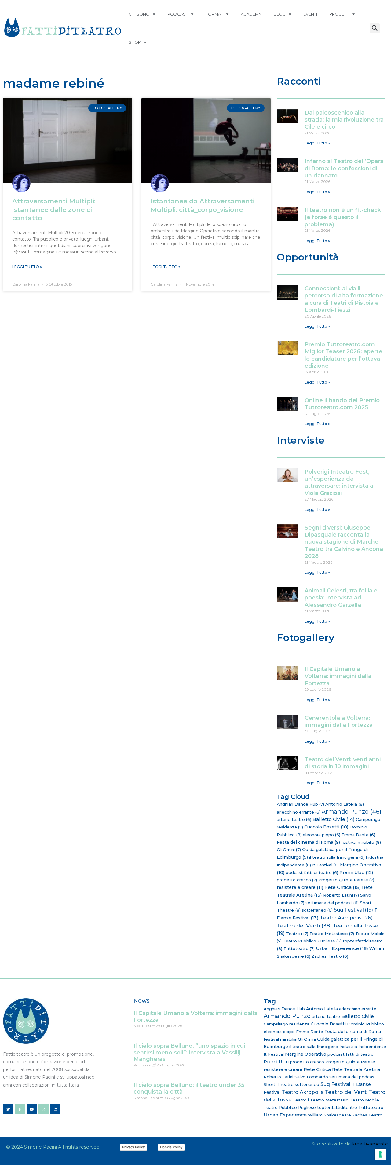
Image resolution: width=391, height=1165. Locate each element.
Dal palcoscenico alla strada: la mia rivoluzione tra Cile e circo (344, 119)
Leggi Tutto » (27, 266)
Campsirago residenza (286, 1023)
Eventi (310, 14)
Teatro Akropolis (346, 918)
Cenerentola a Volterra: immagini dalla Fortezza (339, 721)
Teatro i (297, 933)
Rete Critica (342, 887)
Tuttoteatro (299, 948)
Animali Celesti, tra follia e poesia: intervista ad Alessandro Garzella (341, 597)
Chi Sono (139, 14)
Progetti (339, 14)
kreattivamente (370, 1144)
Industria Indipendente (362, 1046)
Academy (251, 14)
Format (214, 14)
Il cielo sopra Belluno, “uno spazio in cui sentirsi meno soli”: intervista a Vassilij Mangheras (189, 1052)
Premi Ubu (356, 872)
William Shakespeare (329, 1114)
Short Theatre (279, 1084)
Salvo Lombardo (311, 1076)
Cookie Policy (171, 1147)
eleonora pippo (321, 834)
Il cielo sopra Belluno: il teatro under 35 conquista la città (188, 1088)
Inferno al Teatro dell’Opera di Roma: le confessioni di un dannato (344, 168)
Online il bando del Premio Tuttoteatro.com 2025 (342, 404)
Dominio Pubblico (365, 1023)
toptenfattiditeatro (337, 1107)
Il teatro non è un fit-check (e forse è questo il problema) (343, 217)
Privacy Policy (133, 1147)
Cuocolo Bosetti (326, 827)
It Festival (325, 864)
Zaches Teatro (330, 956)
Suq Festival (353, 910)
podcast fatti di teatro (312, 872)
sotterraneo (317, 910)
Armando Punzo (351, 811)
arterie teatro (294, 819)
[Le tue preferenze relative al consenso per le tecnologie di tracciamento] (380, 1154)
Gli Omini (289, 849)
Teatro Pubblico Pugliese (312, 940)
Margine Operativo (305, 1054)
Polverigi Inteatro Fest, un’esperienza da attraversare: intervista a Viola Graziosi (339, 482)
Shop (135, 42)
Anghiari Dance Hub (300, 804)
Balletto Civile (333, 819)
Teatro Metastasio (331, 933)
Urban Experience (342, 948)
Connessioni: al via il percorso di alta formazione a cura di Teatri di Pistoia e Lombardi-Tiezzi (344, 299)
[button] (375, 28)
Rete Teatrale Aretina (356, 1069)
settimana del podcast (332, 902)
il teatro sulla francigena (336, 857)
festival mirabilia (361, 842)
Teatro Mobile (364, 1100)
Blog (280, 14)
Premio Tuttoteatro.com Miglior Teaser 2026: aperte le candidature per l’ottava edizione (343, 355)
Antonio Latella (344, 804)
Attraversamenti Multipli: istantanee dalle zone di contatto (54, 209)
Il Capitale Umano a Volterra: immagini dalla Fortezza (338, 676)
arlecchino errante (298, 812)
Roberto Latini (341, 895)
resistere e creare (300, 887)
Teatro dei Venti (304, 925)
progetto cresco (297, 879)
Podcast (177, 14)
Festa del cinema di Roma (308, 842)
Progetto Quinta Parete (346, 879)
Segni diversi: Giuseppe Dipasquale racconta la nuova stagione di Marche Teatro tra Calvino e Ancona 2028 (344, 542)
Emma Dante (358, 834)
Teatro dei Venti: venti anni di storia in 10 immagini (343, 763)
